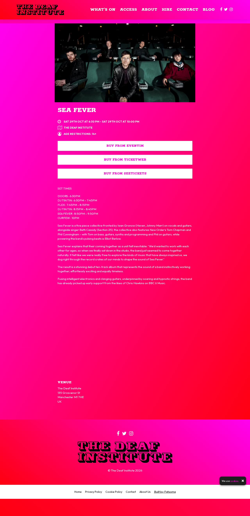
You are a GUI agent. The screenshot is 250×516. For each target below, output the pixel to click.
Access (128, 9)
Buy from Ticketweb (125, 160)
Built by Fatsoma (165, 492)
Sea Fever (77, 110)
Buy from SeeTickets (125, 174)
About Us (145, 492)
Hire (167, 9)
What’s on (102, 9)
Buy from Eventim (125, 146)
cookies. (234, 480)
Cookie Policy (113, 492)
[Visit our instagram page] (231, 10)
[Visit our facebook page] (221, 10)
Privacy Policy (93, 492)
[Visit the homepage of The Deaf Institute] (40, 9)
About (149, 9)
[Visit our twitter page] (225, 10)
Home (78, 492)
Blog (209, 9)
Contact (187, 9)
